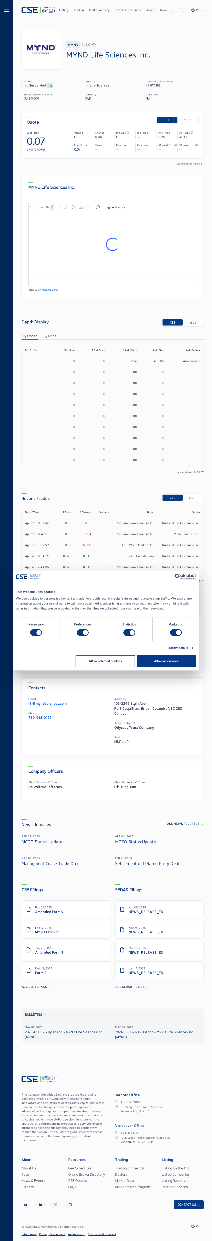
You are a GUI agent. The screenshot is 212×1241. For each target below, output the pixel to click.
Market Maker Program (132, 1186)
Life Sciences (99, 85)
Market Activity (99, 10)
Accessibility (76, 1234)
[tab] (30, 336)
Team (26, 1174)
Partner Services (175, 1186)
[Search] (182, 10)
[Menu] (6, 9)
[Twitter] (55, 1205)
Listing (63, 10)
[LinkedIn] (40, 1205)
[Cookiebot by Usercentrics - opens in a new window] (178, 577)
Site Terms (29, 1234)
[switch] (83, 632)
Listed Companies (176, 1174)
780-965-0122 (40, 717)
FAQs (72, 1186)
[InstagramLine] (70, 1205)
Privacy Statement (52, 1234)
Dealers (121, 1174)
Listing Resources (175, 1180)
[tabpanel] (113, 409)
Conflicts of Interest (102, 1234)
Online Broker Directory (86, 1174)
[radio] (167, 120)
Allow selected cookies (105, 661)
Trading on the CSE (130, 1168)
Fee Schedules (79, 1168)
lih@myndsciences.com (47, 703)
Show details (178, 648)
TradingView (49, 289)
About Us (29, 1168)
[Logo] (39, 10)
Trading (78, 10)
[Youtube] (26, 1205)
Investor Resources (128, 10)
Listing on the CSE (176, 1168)
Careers (28, 1186)
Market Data (124, 1180)
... (171, 9)
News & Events (33, 1180)
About (150, 10)
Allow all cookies (166, 661)
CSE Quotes (77, 1180)
